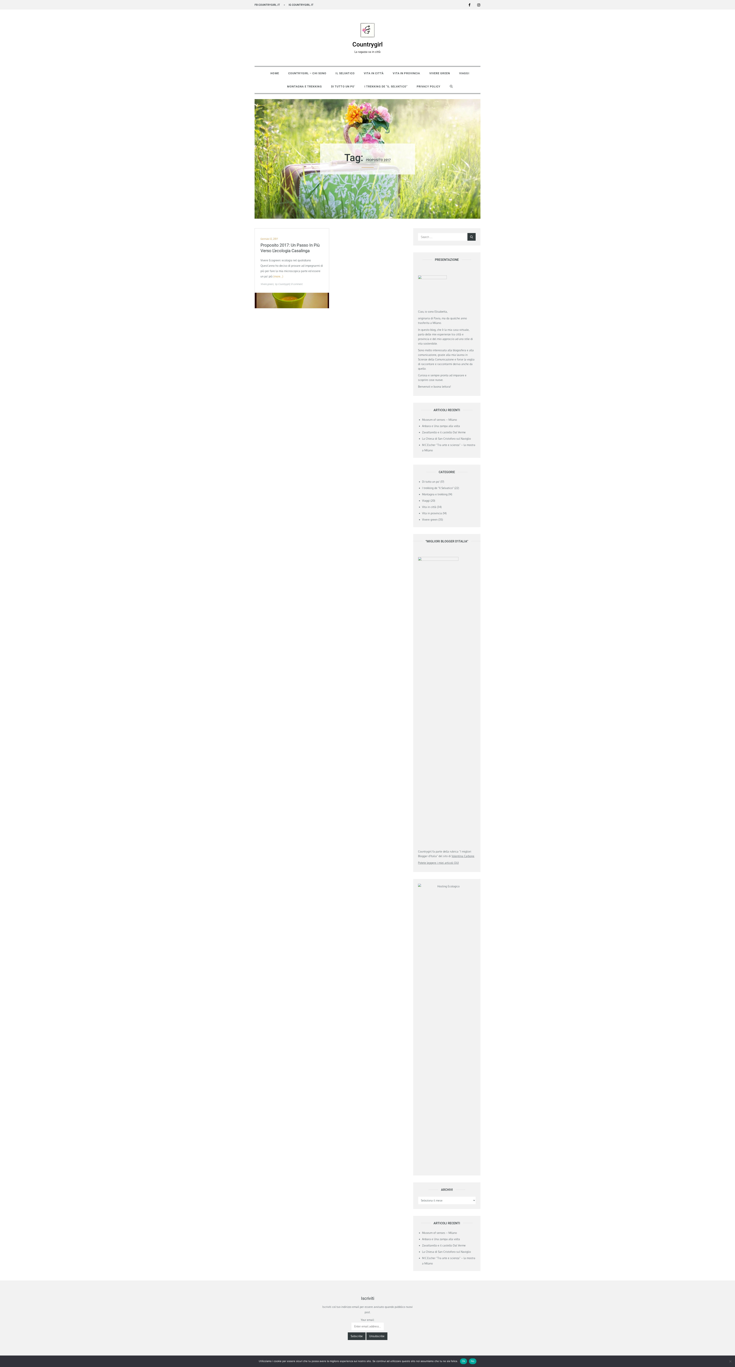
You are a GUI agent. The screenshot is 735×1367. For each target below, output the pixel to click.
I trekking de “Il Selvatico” (386, 86)
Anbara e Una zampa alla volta (441, 426)
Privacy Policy (429, 86)
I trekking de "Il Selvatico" (438, 488)
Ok (463, 1361)
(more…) (278, 276)
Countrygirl (367, 44)
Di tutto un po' (431, 481)
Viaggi (464, 73)
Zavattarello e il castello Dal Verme (444, 432)
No (472, 1361)
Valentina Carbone (463, 856)
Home (274, 73)
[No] (730, 1361)
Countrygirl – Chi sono (307, 73)
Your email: (367, 1319)
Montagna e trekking (304, 86)
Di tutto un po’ (343, 86)
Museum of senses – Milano (439, 419)
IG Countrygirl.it (301, 4)
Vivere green (439, 73)
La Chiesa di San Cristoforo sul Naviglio (446, 438)
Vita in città (374, 73)
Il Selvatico (345, 73)
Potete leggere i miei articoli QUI (438, 862)
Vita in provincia (406, 73)
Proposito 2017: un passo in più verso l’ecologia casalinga (290, 248)
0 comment (296, 284)
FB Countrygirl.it (267, 4)
